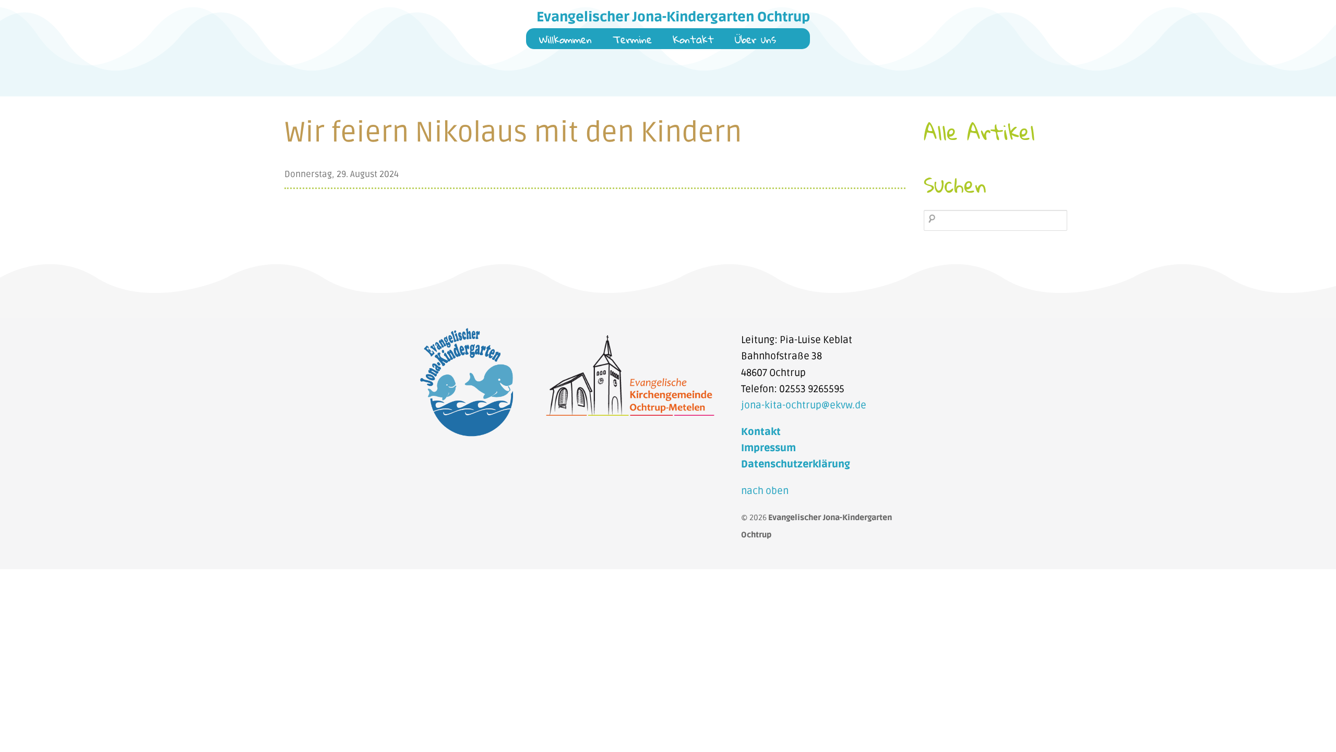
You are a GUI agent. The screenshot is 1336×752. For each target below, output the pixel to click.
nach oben (765, 491)
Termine (632, 40)
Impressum (768, 448)
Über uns (755, 40)
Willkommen (565, 40)
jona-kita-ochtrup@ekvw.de (803, 405)
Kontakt (693, 40)
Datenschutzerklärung (795, 464)
